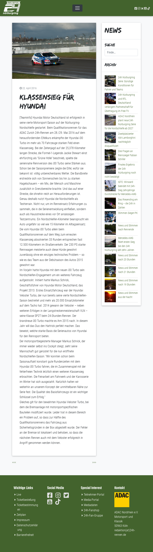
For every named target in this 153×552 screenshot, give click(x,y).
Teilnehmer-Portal (94, 494)
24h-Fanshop (91, 510)
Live (19, 494)
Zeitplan (21, 515)
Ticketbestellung (26, 500)
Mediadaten (91, 505)
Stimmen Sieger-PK (128, 213)
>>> (94, 462)
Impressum (23, 520)
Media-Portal (91, 500)
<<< (14, 462)
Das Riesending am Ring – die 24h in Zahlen (128, 203)
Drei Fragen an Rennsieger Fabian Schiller (127, 155)
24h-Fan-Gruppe (93, 515)
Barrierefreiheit (25, 535)
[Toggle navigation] (77, 8)
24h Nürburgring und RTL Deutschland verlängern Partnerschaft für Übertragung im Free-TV (120, 102)
